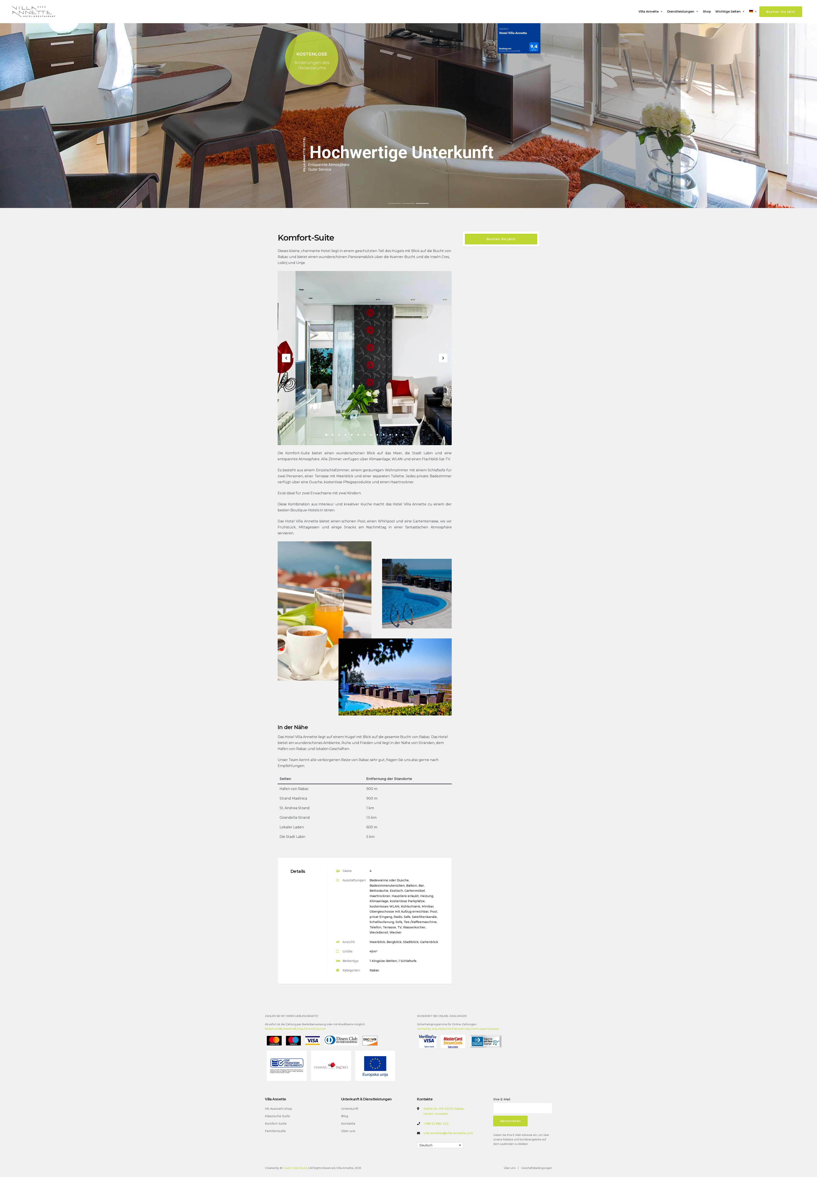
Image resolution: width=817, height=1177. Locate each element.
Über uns (348, 1131)
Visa (300, 1028)
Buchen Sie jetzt (780, 11)
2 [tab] (332, 435)
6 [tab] (358, 435)
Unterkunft (349, 1109)
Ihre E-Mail (501, 1099)
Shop (707, 11)
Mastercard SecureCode (454, 1028)
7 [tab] (364, 435)
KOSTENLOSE (311, 54)
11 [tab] (390, 435)
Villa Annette (648, 11)
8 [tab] (371, 435)
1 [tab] (326, 435)
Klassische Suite (277, 1116)
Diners (308, 1028)
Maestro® (289, 1028)
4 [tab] (345, 435)
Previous (286, 358)
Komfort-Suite (276, 1123)
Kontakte (348, 1123)
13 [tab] (403, 435)
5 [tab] (352, 435)
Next (443, 358)
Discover (320, 1028)
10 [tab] (383, 435)
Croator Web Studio (295, 1168)
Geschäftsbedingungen (536, 1168)
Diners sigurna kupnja (485, 1028)
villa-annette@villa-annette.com (448, 1133)
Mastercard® (273, 1028)
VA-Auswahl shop (278, 1109)
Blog (344, 1116)
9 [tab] (377, 435)
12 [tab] (396, 435)
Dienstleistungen (680, 11)
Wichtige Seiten (728, 11)
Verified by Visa (427, 1028)
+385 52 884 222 (435, 1123)
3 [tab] (339, 435)
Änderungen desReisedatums (312, 63)
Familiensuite (275, 1131)
